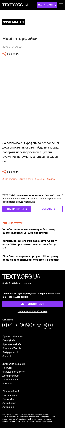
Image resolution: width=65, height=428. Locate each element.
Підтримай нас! (10, 391)
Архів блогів (9, 403)
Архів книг (8, 407)
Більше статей (12, 223)
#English (6, 356)
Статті (5, 340)
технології (27, 179)
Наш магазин (9, 395)
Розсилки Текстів (11, 348)
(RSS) (12, 340)
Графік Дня (8, 399)
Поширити (13, 54)
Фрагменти (8, 344)
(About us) (17, 336)
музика (40, 179)
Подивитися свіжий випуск (32, 311)
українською (23, 419)
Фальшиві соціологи (13, 371)
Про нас (6, 336)
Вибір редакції (10, 352)
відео (51, 179)
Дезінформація (10, 375)
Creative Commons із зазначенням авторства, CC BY (33, 417)
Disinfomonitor (10, 379)
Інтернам (7, 383)
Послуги (7, 367)
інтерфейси (10, 179)
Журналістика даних (13, 363)
